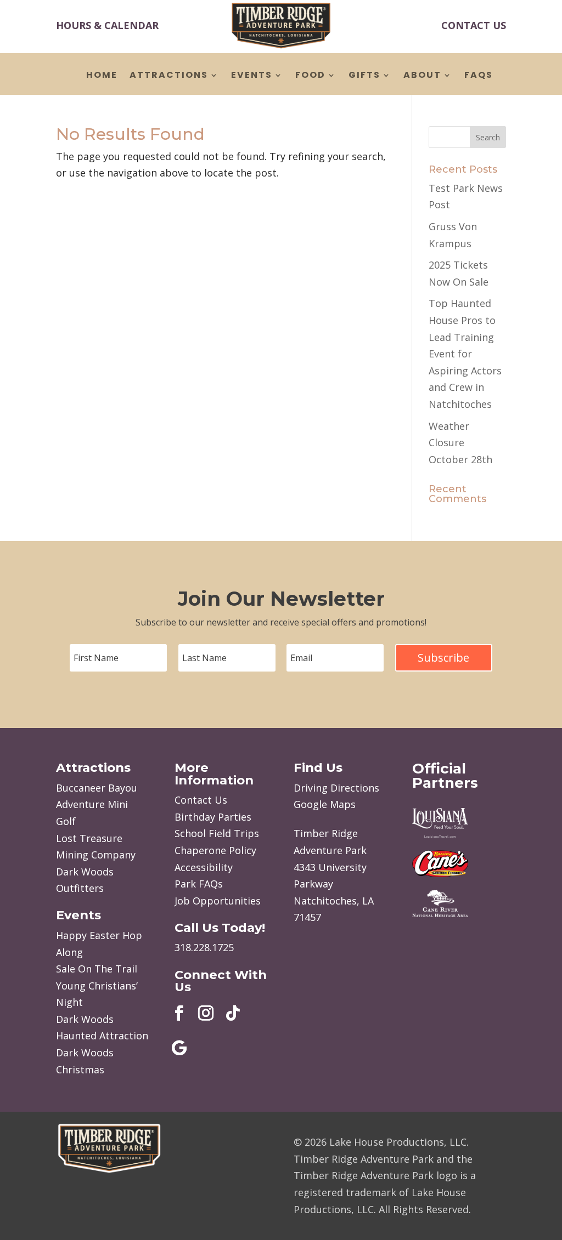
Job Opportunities (218, 900)
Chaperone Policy (215, 850)
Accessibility (204, 867)
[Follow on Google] (179, 1048)
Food (310, 76)
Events (251, 76)
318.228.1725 (204, 947)
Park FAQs (199, 883)
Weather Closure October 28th (460, 442)
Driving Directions (336, 787)
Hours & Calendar (107, 25)
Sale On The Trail (96, 968)
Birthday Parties (213, 816)
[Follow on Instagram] (205, 1013)
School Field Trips (217, 833)
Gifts (364, 76)
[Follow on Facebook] (179, 1013)
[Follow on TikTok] (232, 1013)
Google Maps (325, 804)
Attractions (169, 76)
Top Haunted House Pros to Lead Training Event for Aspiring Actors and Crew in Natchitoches (465, 354)
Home (101, 76)
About (422, 76)
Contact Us (473, 25)
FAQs (478, 76)
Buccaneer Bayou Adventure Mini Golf (96, 804)
